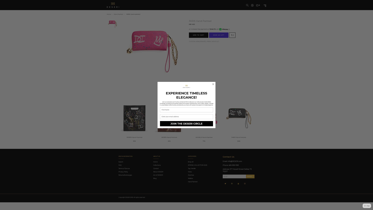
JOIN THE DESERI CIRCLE (187, 123)
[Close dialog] (213, 84)
